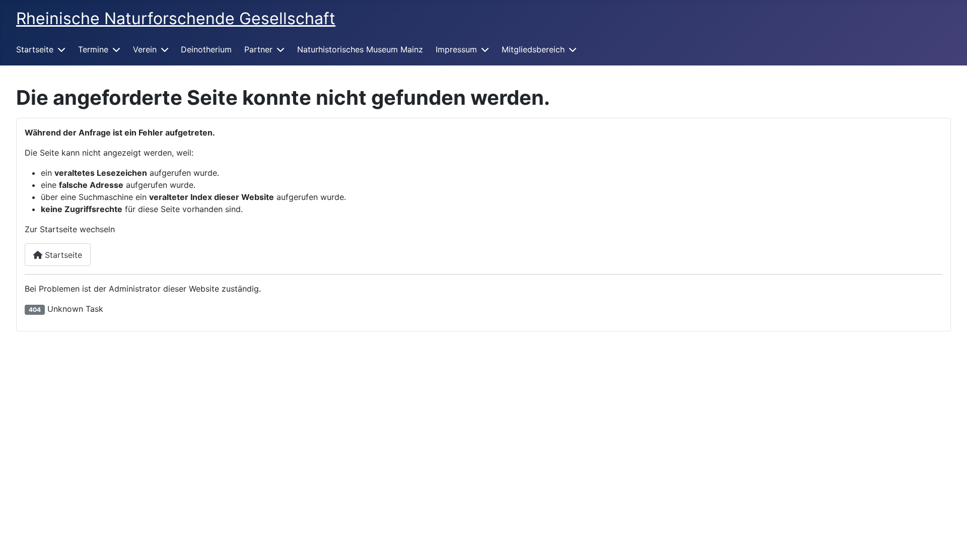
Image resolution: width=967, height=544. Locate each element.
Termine (93, 49)
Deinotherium (206, 49)
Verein (145, 49)
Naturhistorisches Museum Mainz (360, 49)
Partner (258, 49)
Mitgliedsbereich (533, 49)
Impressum (456, 49)
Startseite (34, 49)
